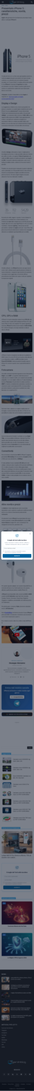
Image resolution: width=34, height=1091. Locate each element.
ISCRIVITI (17, 556)
